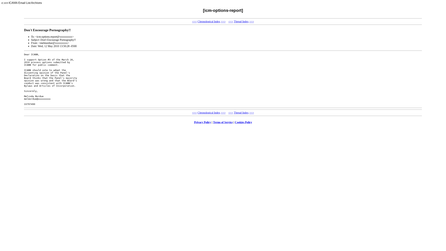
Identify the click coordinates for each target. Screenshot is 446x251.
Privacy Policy (202, 122)
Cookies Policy (243, 122)
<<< (194, 21)
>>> (223, 21)
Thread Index (241, 21)
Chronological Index (209, 21)
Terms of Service (223, 122)
